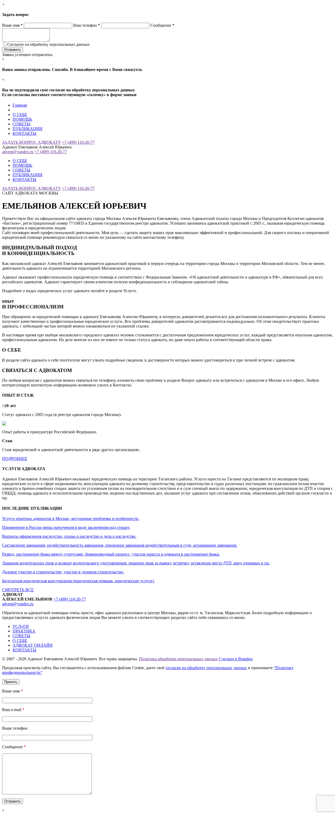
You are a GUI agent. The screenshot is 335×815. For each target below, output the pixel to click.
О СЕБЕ (20, 114)
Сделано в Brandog (236, 659)
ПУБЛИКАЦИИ (27, 128)
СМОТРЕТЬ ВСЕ (18, 589)
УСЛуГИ (21, 626)
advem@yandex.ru (18, 151)
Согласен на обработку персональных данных (48, 44)
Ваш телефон (86, 25)
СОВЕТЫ (21, 124)
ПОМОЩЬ (22, 119)
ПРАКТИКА (24, 631)
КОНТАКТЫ (24, 133)
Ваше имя (12, 25)
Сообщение (162, 25)
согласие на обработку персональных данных (206, 668)
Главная (20, 105)
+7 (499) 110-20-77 (78, 142)
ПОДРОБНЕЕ (14, 458)
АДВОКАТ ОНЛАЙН (33, 645)
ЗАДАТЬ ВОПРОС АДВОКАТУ (31, 142)
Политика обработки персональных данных (178, 659)
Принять (10, 682)
